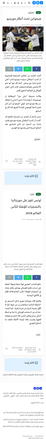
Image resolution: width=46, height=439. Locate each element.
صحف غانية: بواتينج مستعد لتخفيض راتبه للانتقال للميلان (23, 374)
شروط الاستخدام (39, 436)
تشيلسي (31, 13)
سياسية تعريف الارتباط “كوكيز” (36, 438)
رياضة (38, 12)
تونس (32, 194)
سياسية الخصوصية (28, 436)
